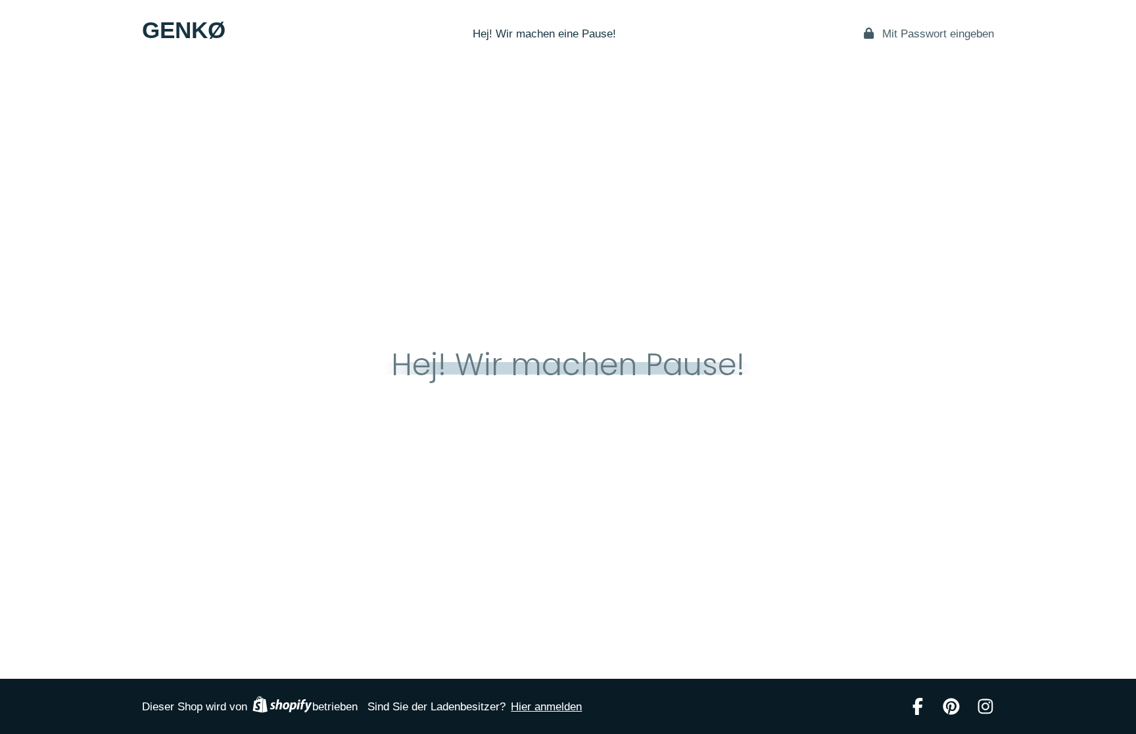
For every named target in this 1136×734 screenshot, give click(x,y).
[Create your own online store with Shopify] (282, 706)
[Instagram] (985, 706)
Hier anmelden (546, 706)
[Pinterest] (951, 706)
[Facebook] (917, 706)
